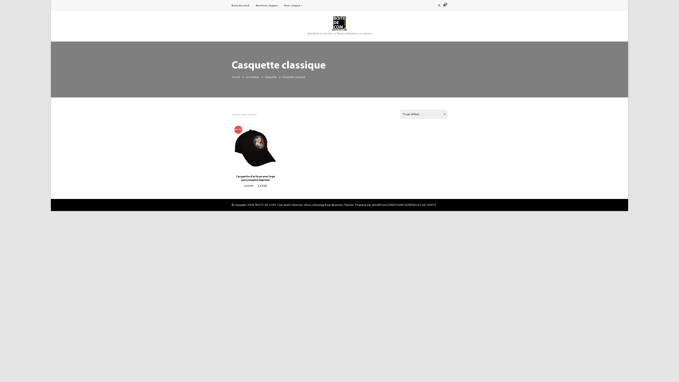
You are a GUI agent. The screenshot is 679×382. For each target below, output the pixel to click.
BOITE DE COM (339, 30)
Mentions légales (267, 5)
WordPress (379, 205)
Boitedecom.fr (241, 5)
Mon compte (292, 5)
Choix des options (255, 149)
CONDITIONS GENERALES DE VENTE (411, 205)
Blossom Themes (343, 205)
